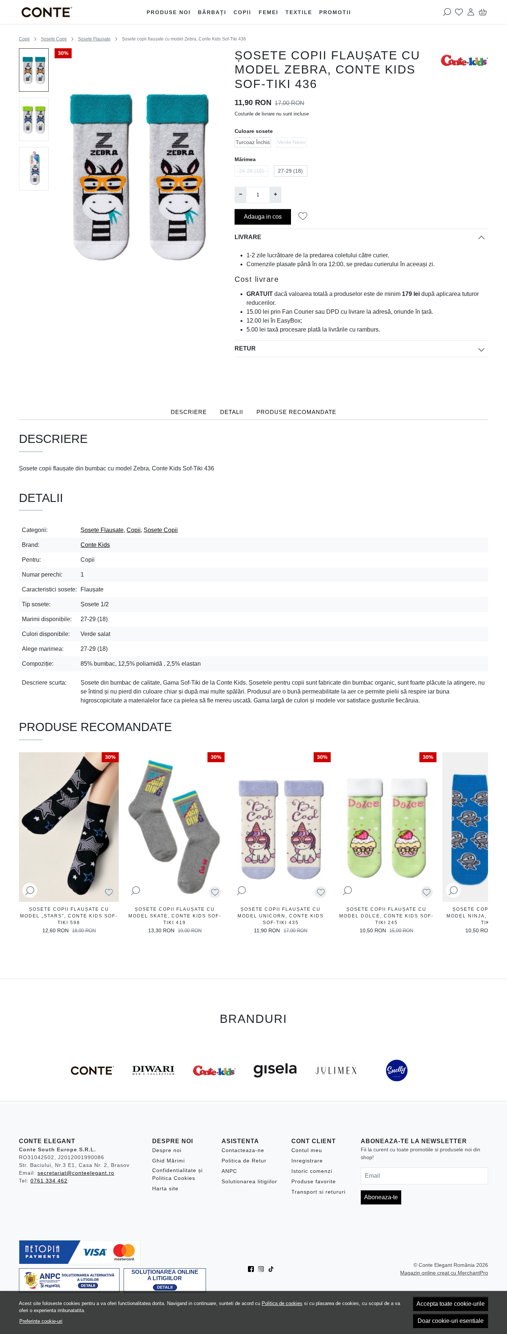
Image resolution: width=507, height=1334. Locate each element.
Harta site (165, 1188)
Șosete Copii (54, 39)
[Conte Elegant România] (62, 12)
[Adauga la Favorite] (305, 216)
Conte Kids (95, 545)
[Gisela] (275, 1084)
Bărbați (212, 12)
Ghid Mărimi (168, 1161)
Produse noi (169, 12)
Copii (242, 12)
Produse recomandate (296, 412)
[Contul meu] (471, 11)
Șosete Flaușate (94, 39)
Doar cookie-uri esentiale (451, 1321)
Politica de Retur (244, 1161)
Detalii (231, 412)
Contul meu (306, 1150)
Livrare (248, 237)
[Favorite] (459, 11)
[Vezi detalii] (30, 891)
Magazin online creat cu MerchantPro (444, 1273)
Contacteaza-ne (243, 1150)
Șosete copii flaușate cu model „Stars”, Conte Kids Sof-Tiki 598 (69, 916)
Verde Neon (291, 142)
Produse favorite (313, 1181)
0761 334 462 (49, 1181)
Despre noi (166, 1150)
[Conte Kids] (214, 1084)
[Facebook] (253, 1269)
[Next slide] (479, 844)
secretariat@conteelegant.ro (75, 1173)
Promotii (335, 12)
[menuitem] (34, 70)
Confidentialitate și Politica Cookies (177, 1174)
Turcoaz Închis (253, 142)
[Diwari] (153, 1084)
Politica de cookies (282, 1303)
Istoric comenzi (311, 1171)
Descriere (189, 412)
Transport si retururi (318, 1192)
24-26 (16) (251, 171)
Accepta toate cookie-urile (450, 1304)
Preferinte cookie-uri (40, 1321)
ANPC (229, 1171)
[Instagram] (263, 1269)
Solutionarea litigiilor (249, 1181)
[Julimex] (335, 1084)
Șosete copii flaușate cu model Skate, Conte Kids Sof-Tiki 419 (174, 916)
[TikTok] (273, 1269)
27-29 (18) (290, 171)
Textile (298, 12)
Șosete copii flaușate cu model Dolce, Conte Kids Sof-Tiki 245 (386, 916)
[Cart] (483, 11)
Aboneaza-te (381, 1197)
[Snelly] (396, 1084)
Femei (268, 12)
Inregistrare (307, 1161)
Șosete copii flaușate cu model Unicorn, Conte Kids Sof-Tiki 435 (281, 916)
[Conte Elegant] (92, 1084)
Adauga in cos (263, 216)
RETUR (245, 348)
